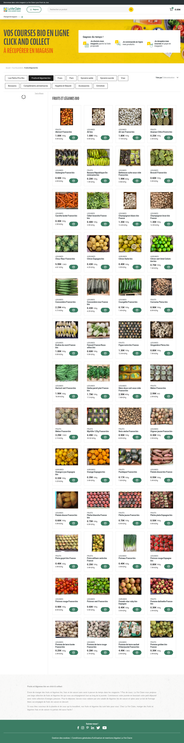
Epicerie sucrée (107, 78)
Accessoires (83, 85)
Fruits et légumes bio (41, 78)
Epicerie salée (87, 78)
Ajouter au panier (73, 137)
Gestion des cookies (61, 738)
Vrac (123, 78)
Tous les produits (17, 68)
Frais (60, 78)
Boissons (12, 85)
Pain (71, 78)
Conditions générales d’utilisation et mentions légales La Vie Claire (102, 738)
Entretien (100, 85)
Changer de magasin (10, 17)
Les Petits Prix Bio (16, 78)
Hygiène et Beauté (63, 85)
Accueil (8, 68)
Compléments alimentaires (36, 85)
